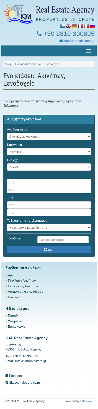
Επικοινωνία (16, 326)
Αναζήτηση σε (17, 129)
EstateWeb (86, 401)
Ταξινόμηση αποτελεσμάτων (27, 220)
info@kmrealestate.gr (79, 40)
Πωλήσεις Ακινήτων (22, 280)
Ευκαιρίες (14, 297)
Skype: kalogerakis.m (24, 382)
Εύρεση (49, 249)
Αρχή (8, 64)
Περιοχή (12, 160)
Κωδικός (15, 238)
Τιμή (10, 198)
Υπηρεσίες (15, 321)
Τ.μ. (9, 175)
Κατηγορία (14, 144)
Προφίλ (13, 315)
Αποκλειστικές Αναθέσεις (25, 291)
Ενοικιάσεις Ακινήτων (28, 64)
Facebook (15, 375)
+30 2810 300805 (68, 33)
